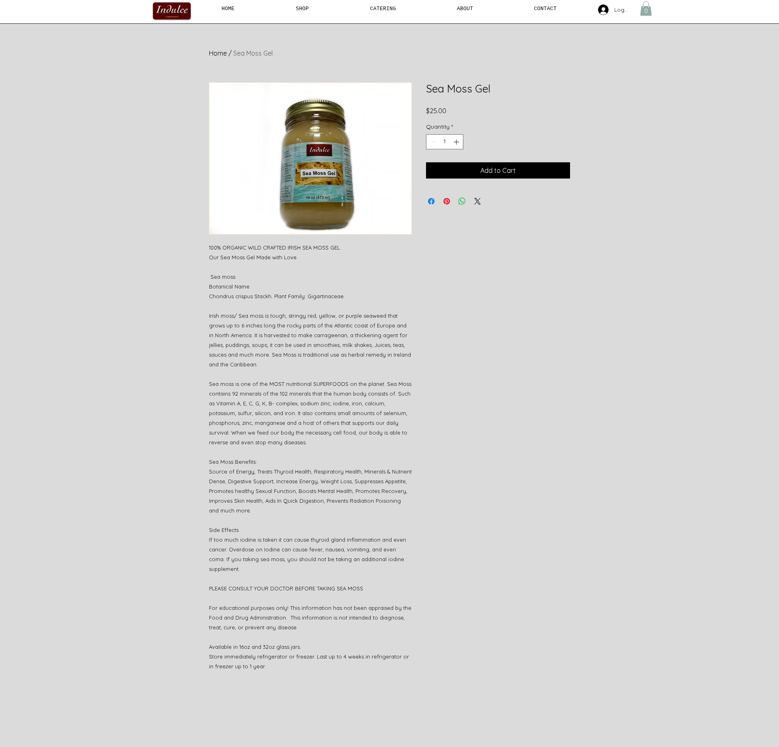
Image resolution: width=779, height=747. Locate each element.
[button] (646, 8)
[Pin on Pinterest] (447, 201)
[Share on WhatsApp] (462, 201)
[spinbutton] (444, 142)
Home (218, 53)
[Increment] (457, 142)
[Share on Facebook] (431, 201)
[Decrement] (432, 142)
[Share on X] (477, 201)
